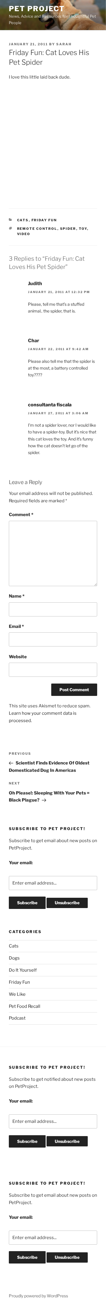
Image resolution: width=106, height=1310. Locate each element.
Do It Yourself (23, 970)
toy (83, 229)
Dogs (14, 958)
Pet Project (37, 8)
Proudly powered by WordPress (38, 1295)
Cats (23, 220)
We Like (17, 994)
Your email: (21, 862)
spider (68, 229)
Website (18, 656)
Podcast (17, 1018)
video (24, 234)
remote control (37, 229)
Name (16, 596)
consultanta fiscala (50, 405)
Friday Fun (44, 220)
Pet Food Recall (24, 1006)
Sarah (64, 44)
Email (16, 626)
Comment (21, 514)
